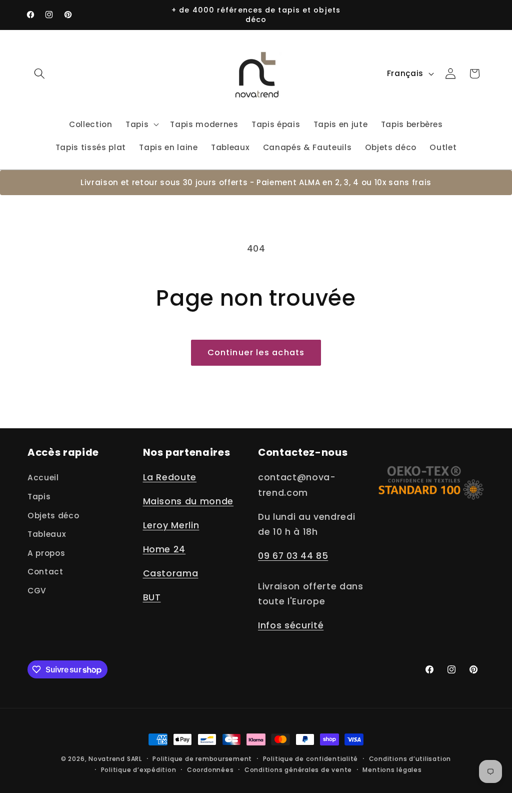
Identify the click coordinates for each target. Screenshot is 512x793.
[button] (40, 74)
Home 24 (164, 549)
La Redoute (170, 477)
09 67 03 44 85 (293, 556)
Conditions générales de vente (298, 769)
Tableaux (47, 534)
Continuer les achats (256, 352)
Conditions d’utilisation (410, 758)
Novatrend (107, 758)
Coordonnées (210, 769)
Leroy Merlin (171, 525)
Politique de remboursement (202, 758)
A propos (46, 553)
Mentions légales (392, 769)
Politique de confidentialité (310, 758)
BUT (152, 597)
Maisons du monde (188, 501)
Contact (46, 571)
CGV (37, 590)
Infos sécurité (291, 625)
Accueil (43, 477)
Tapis (39, 496)
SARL (134, 758)
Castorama (170, 573)
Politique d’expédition (138, 769)
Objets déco (53, 515)
